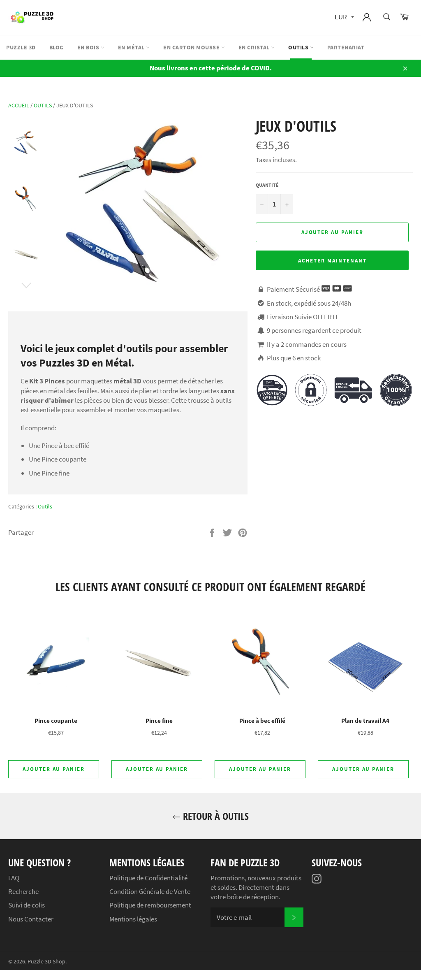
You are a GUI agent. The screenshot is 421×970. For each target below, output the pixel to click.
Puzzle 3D (21, 47)
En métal (132, 47)
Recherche (23, 891)
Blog (56, 47)
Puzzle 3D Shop (46, 961)
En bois (89, 47)
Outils (299, 47)
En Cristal (254, 47)
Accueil (18, 105)
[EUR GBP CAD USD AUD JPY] (343, 17)
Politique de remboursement (150, 905)
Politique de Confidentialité (148, 877)
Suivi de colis (26, 905)
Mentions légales (133, 919)
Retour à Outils (214, 816)
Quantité (267, 185)
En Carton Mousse (192, 47)
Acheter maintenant (332, 260)
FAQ (13, 877)
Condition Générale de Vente (149, 891)
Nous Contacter (30, 919)
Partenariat (346, 47)
